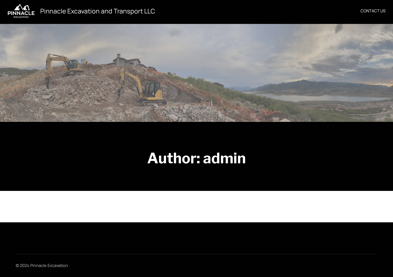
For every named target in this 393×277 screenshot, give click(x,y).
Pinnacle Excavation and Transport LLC (97, 11)
